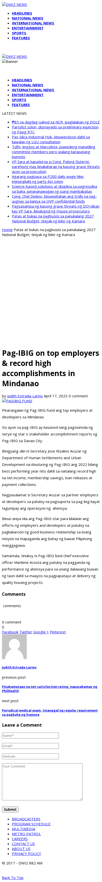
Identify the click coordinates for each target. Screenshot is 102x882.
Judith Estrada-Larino (25, 395)
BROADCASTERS (26, 818)
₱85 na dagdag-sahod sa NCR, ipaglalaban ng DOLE (56, 121)
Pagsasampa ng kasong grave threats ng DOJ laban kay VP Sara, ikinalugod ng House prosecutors (56, 209)
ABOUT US (21, 848)
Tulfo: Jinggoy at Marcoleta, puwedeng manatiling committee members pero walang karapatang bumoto (53, 151)
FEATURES (21, 37)
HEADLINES (22, 13)
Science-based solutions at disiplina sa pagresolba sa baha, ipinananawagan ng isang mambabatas (54, 189)
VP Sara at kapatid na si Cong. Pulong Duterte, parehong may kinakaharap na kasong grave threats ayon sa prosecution (56, 166)
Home (7, 229)
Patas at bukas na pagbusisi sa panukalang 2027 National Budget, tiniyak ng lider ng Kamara (53, 218)
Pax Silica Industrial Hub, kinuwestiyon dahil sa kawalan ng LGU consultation (51, 139)
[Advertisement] (51, 292)
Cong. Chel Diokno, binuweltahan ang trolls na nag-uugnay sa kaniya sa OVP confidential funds (54, 199)
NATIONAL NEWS (27, 18)
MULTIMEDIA (23, 828)
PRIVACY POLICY (26, 853)
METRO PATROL (26, 833)
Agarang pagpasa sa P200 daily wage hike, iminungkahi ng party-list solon (48, 179)
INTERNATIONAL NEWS (33, 23)
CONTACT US (23, 843)
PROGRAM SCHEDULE (31, 823)
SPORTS (19, 32)
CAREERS (20, 838)
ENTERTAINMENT (28, 27)
